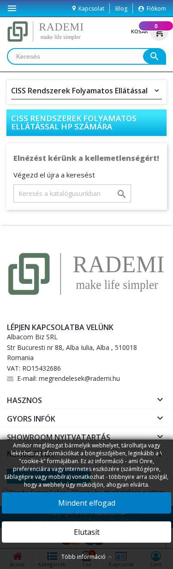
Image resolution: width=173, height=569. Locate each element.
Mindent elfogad (86, 503)
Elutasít (87, 532)
